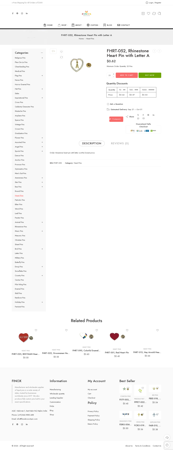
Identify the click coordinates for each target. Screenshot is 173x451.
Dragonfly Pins (125, 421)
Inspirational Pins (21, 98)
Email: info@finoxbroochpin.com (24, 419)
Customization (55, 402)
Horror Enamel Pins (22, 84)
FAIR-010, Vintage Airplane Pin (155, 425)
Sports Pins (19, 151)
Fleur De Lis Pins (21, 62)
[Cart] (143, 13)
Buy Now (149, 75)
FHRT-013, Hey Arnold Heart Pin (147, 352)
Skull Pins (18, 293)
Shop (52, 414)
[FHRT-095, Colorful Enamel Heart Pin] (86, 335)
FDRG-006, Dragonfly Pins (125, 424)
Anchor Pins (19, 160)
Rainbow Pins (20, 297)
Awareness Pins (21, 178)
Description (91, 143)
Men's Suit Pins (20, 173)
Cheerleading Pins (22, 66)
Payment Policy (93, 415)
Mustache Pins (20, 111)
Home (81, 38)
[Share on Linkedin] (153, 115)
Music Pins (19, 231)
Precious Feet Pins (141, 399)
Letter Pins (19, 253)
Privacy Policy (93, 411)
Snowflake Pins (20, 271)
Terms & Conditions (142, 445)
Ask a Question (116, 104)
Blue (126, 407)
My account (92, 389)
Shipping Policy (94, 419)
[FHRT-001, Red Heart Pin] (117, 336)
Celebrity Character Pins (24, 106)
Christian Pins (20, 240)
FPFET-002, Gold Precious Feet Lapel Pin (140, 402)
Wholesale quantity (57, 393)
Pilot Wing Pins (20, 284)
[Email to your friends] (143, 118)
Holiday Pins (20, 302)
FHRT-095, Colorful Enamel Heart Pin (86, 350)
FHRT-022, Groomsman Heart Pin (56, 353)
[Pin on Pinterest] (148, 115)
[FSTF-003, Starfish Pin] (125, 389)
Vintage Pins (19, 124)
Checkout (91, 397)
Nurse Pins (19, 80)
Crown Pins (19, 129)
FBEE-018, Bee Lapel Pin (155, 398)
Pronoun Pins (20, 164)
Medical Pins (20, 71)
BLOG (109, 25)
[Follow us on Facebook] (13, 13)
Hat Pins (18, 89)
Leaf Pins (18, 213)
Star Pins (18, 182)
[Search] (159, 13)
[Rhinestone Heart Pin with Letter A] (53, 51)
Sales (17, 93)
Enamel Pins (19, 289)
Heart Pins (90, 38)
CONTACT (125, 25)
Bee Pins (18, 186)
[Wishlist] (61, 52)
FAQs (52, 406)
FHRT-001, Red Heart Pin (117, 352)
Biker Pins (18, 204)
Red (126, 410)
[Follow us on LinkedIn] (27, 13)
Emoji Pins (19, 266)
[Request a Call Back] (167, 437)
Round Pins (19, 191)
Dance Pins (19, 155)
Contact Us (157, 445)
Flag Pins (18, 75)
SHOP (63, 25)
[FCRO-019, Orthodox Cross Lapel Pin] (140, 415)
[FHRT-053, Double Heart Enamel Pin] (159, 51)
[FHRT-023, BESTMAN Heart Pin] (26, 337)
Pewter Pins (19, 218)
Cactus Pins (19, 280)
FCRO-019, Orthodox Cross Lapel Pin (140, 425)
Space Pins (19, 120)
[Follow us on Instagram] (22, 13)
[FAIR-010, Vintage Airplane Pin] (155, 415)
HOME (50, 25)
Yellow (126, 414)
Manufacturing (55, 389)
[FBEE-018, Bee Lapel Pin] (155, 388)
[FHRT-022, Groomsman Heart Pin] (56, 337)
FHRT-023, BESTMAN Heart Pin (26, 354)
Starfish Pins (125, 396)
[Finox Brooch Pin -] (86, 13)
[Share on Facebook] (143, 115)
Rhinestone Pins (21, 226)
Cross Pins (19, 102)
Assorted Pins (20, 142)
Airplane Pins (20, 115)
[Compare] (61, 57)
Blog (51, 410)
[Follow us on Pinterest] (17, 13)
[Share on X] (138, 115)
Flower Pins (19, 137)
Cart (89, 393)
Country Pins (19, 275)
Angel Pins (19, 146)
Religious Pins (20, 58)
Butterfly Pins (19, 262)
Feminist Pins (20, 306)
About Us (129, 445)
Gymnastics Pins (21, 169)
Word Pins (19, 209)
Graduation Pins (21, 133)
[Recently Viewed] (167, 445)
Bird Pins (18, 249)
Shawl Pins (19, 244)
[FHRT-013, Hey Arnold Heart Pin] (147, 336)
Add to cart (126, 75)
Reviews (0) (120, 143)
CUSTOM (94, 25)
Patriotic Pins (20, 200)
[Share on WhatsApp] (138, 118)
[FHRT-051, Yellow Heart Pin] (154, 51)
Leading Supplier (56, 397)
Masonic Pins (20, 235)
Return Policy (93, 424)
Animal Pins (19, 222)
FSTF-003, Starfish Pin (125, 399)
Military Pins (19, 258)
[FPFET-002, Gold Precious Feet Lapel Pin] (140, 390)
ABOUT (78, 25)
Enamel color (124, 404)
